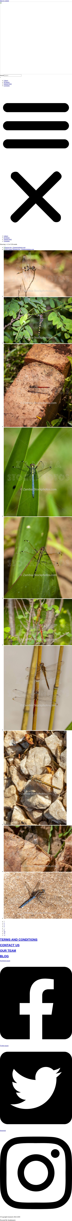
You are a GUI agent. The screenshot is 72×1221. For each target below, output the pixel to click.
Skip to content (4, 1)
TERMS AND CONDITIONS (18, 939)
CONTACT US (10, 945)
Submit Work (8, 84)
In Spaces (6, 82)
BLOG (4, 956)
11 (4, 933)
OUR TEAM (8, 950)
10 (4, 931)
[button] (36, 161)
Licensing (7, 85)
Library (6, 80)
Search (2, 75)
